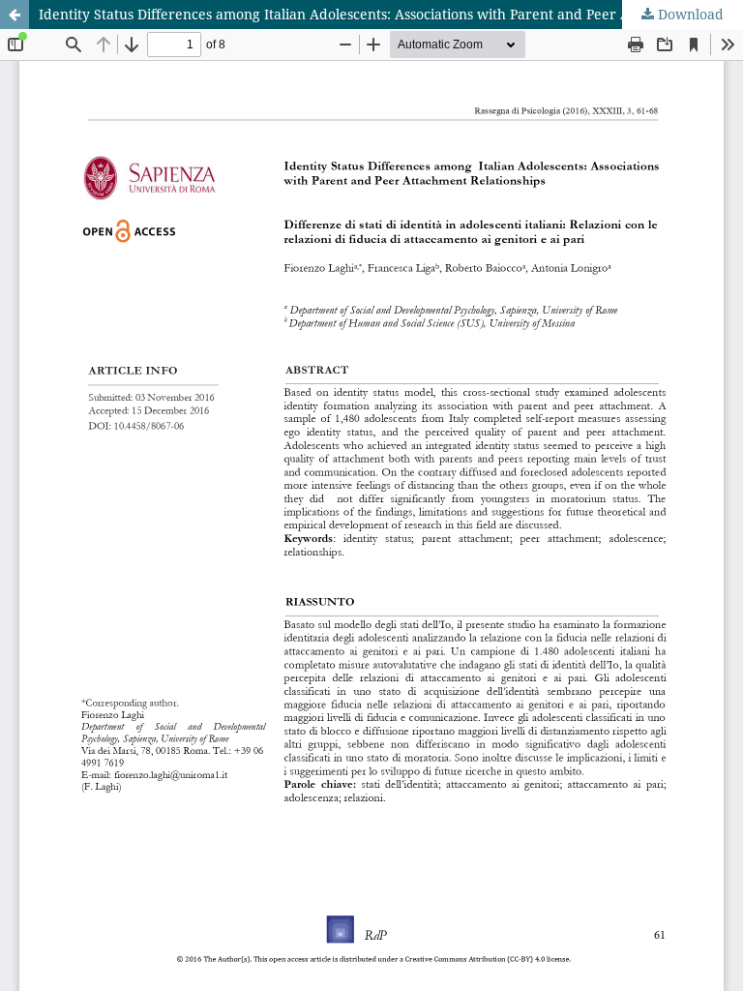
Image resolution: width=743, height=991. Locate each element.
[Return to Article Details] (14, 14)
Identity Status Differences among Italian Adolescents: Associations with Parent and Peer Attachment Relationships (391, 14)
